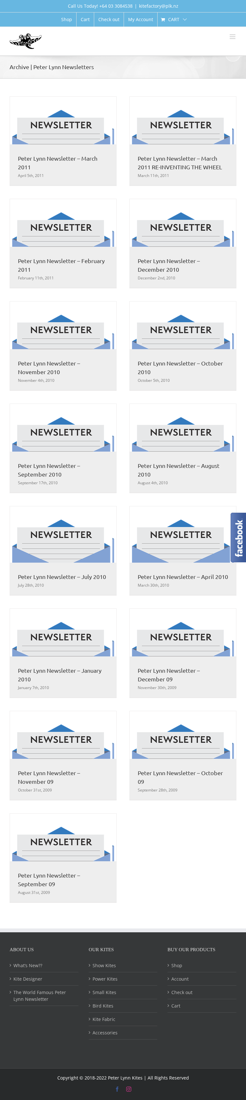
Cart (175, 1006)
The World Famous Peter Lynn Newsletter (39, 995)
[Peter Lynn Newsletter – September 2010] (63, 448)
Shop (176, 965)
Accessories (105, 1033)
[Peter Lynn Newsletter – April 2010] (183, 550)
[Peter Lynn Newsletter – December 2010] (183, 243)
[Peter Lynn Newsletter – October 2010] (183, 345)
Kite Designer (27, 979)
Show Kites (104, 965)
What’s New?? (27, 965)
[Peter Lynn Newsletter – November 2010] (63, 345)
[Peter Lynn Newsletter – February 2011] (63, 243)
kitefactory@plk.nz (158, 6)
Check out (182, 992)
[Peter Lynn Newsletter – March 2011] (63, 141)
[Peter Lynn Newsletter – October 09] (183, 755)
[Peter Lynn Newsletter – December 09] (183, 653)
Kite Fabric (104, 1019)
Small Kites (104, 992)
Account (180, 979)
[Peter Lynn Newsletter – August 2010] (183, 448)
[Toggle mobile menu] (233, 36)
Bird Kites (103, 1006)
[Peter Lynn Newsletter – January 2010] (63, 653)
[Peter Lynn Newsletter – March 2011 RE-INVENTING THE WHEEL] (183, 141)
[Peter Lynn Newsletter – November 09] (63, 755)
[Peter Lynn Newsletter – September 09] (63, 858)
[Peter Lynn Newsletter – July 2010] (63, 550)
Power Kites (105, 979)
